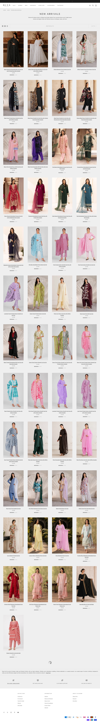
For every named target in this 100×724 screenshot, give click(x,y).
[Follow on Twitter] (7, 712)
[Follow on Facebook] (4, 712)
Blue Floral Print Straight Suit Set (13, 508)
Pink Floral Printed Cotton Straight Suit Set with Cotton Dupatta (38, 412)
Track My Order (21, 701)
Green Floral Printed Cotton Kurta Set (38, 313)
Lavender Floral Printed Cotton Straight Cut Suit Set (13, 314)
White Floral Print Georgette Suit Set (86, 508)
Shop (8, 10)
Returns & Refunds (49, 698)
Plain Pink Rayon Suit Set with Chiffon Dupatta (87, 460)
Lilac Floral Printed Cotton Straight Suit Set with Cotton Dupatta (86, 412)
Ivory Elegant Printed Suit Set (13, 555)
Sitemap (46, 707)
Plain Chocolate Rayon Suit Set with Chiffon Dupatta (62, 460)
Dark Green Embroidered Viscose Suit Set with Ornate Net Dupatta (62, 216)
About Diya (75, 696)
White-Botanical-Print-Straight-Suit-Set (62, 69)
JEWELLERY (41, 5)
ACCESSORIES (51, 5)
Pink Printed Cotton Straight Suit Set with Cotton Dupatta (62, 265)
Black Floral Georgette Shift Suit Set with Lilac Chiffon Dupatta (38, 167)
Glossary (74, 698)
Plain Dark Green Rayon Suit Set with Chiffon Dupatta (37, 460)
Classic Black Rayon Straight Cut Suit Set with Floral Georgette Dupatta (86, 119)
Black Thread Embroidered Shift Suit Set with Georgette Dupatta (13, 363)
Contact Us (20, 696)
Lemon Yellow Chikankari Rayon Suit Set (37, 555)
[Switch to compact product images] (7, 26)
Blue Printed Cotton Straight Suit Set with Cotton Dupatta (13, 412)
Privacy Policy (47, 705)
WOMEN (20, 5)
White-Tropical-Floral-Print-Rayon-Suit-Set (86, 69)
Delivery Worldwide (13, 683)
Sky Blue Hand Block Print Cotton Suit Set (38, 264)
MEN (26, 5)
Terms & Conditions (49, 703)
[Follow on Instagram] (11, 712)
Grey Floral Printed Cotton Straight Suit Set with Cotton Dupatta (13, 460)
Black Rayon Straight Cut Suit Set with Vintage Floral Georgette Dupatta (38, 119)
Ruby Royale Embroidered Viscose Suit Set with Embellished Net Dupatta (13, 216)
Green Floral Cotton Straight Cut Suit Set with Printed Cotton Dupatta (62, 363)
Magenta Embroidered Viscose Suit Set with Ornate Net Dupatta (37, 216)
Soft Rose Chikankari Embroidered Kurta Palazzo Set (37, 605)
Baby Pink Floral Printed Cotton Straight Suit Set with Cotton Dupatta (86, 363)
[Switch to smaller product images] (5, 26)
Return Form (47, 701)
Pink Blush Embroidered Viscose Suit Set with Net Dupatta (62, 168)
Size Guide (20, 705)
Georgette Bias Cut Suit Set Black (86, 604)
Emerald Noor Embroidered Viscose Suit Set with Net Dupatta (86, 168)
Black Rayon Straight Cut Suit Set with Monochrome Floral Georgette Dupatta (62, 119)
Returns (19, 703)
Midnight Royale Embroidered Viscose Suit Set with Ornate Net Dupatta (13, 265)
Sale (14, 5)
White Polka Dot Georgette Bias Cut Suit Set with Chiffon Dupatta (37, 70)
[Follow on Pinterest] (14, 712)
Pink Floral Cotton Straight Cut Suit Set (86, 264)
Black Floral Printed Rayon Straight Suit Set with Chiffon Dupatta (13, 119)
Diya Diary (75, 701)
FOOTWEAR (60, 5)
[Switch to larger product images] (2, 26)
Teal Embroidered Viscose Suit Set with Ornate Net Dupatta (87, 216)
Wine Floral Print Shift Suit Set (86, 313)
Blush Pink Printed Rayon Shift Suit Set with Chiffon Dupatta (13, 167)
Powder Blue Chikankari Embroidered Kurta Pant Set (86, 556)
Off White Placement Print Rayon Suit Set (38, 508)
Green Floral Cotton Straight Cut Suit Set (38, 362)
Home (4, 10)
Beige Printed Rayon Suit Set (62, 508)
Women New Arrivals (16, 10)
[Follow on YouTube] (18, 712)
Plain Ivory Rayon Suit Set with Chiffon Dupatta (62, 314)
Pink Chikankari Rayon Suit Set (62, 555)
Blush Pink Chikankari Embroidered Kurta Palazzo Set (62, 605)
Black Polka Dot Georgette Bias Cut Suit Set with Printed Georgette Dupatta (13, 70)
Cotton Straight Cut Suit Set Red (13, 653)
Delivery (46, 696)
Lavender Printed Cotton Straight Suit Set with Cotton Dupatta (62, 412)
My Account (20, 698)
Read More (48, 673)
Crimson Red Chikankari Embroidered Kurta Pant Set (13, 605)
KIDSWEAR (33, 5)
